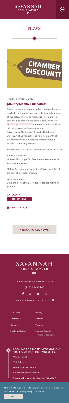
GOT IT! (13, 396)
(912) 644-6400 (34, 287)
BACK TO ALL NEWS (35, 229)
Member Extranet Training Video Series (45, 333)
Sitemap (39, 318)
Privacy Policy (26, 391)
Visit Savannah (20, 357)
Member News (19, 199)
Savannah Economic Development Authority (33, 378)
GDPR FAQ (41, 391)
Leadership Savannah (23, 367)
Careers (14, 325)
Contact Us (15, 318)
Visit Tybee (18, 362)
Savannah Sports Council (25, 372)
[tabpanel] (34, 68)
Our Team (15, 312)
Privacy (38, 312)
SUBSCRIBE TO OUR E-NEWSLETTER (33, 300)
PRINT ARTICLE (18, 207)
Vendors (39, 325)
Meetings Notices (18, 331)
